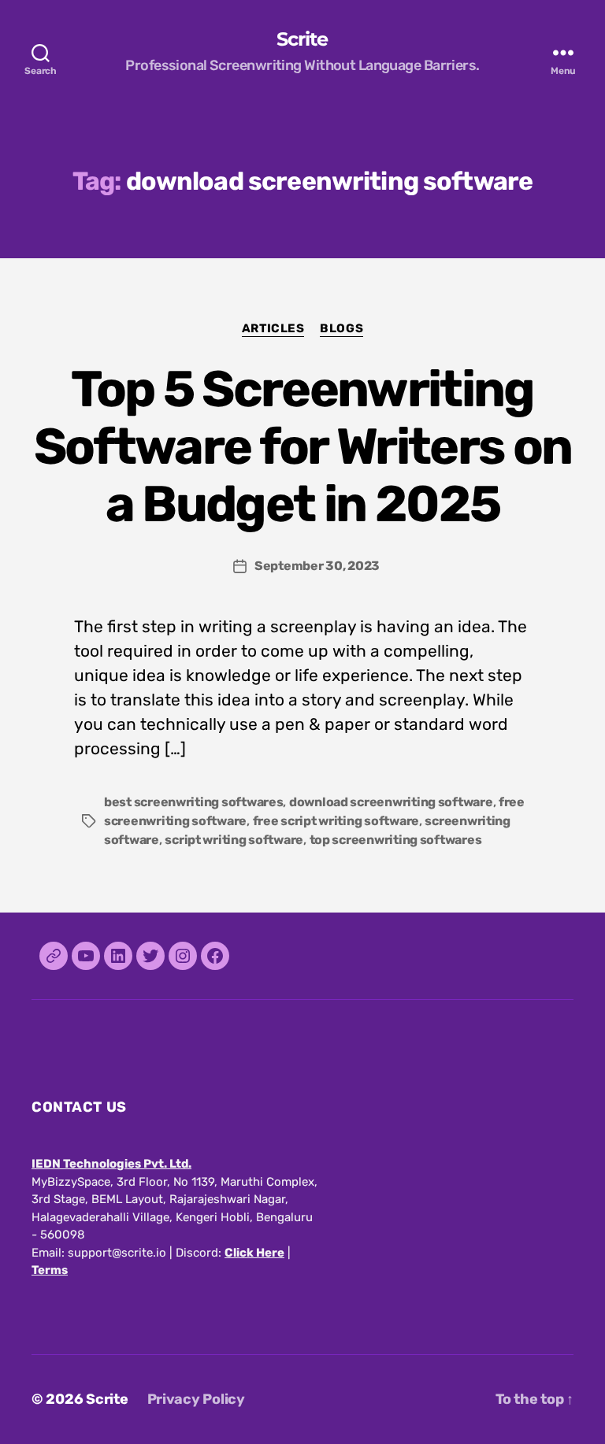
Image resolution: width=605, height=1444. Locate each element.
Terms (50, 1270)
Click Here (254, 1253)
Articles (273, 328)
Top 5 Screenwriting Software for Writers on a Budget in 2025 (303, 446)
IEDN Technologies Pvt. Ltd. (111, 1164)
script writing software (234, 839)
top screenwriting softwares (396, 839)
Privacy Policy (196, 1399)
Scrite (302, 39)
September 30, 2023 (317, 565)
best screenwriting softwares (193, 801)
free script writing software (336, 820)
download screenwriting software (391, 801)
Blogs (341, 328)
